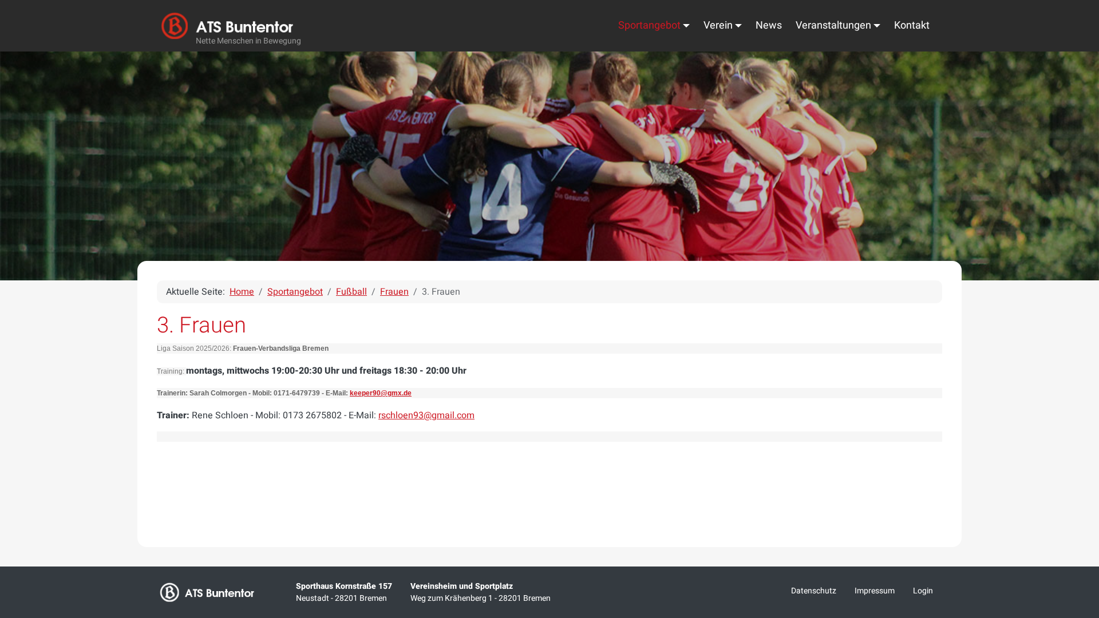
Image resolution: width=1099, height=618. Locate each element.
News (769, 25)
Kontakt (912, 25)
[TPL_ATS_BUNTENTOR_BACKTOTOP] (1075, 489)
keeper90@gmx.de (381, 393)
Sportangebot (649, 25)
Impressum (875, 591)
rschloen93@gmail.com (426, 415)
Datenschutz (813, 591)
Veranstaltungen (833, 25)
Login (923, 591)
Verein (718, 25)
